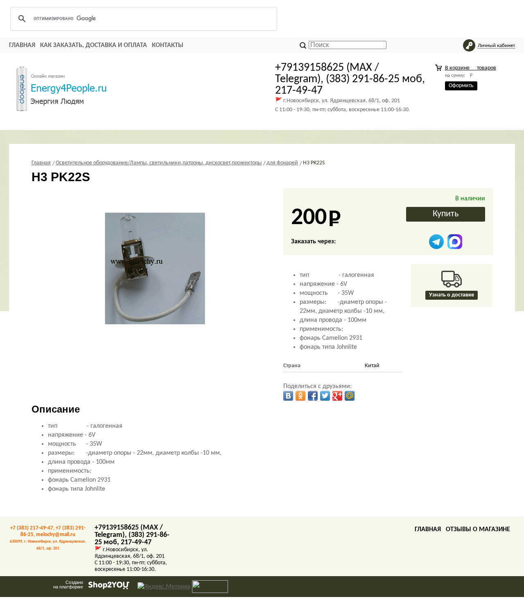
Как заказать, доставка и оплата (93, 45)
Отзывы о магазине (478, 529)
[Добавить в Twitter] (325, 396)
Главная (22, 45)
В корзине (470, 68)
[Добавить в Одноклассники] (300, 396)
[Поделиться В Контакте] (288, 396)
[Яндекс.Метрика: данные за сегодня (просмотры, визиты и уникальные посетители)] (164, 586)
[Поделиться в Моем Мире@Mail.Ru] (350, 396)
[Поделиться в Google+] (337, 396)
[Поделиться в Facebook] (313, 396)
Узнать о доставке (451, 295)
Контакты (167, 45)
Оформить (461, 86)
